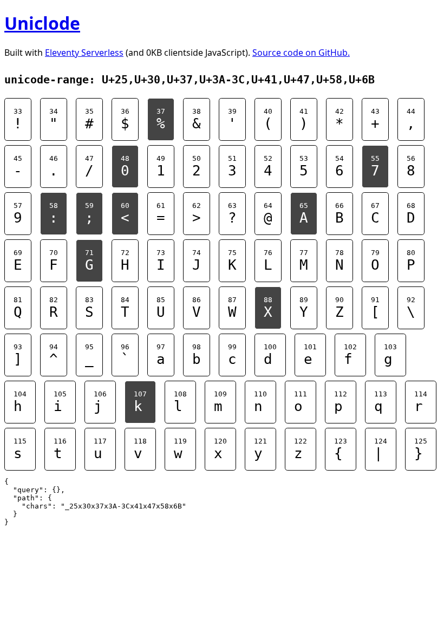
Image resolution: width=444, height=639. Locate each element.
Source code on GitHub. (301, 52)
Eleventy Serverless (84, 52)
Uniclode (42, 23)
